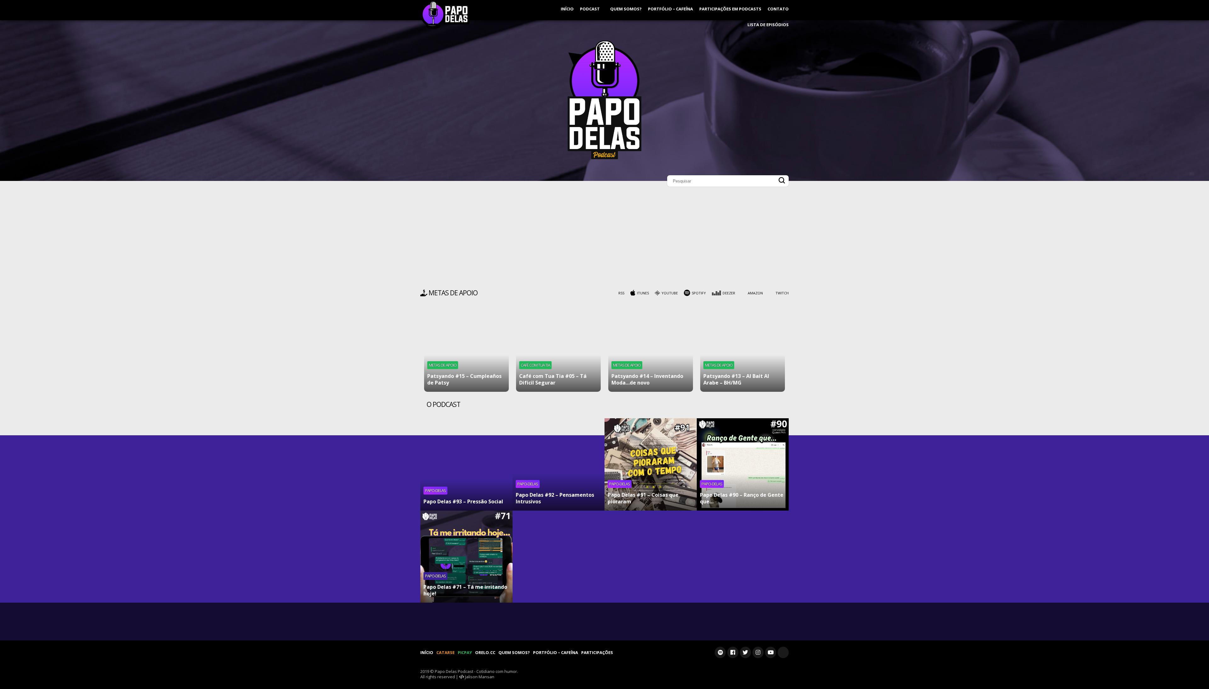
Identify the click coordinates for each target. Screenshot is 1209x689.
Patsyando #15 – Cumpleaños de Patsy (464, 379)
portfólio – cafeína (670, 9)
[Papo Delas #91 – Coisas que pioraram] (650, 464)
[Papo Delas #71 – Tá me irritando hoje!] (466, 557)
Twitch (782, 293)
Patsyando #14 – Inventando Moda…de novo (647, 379)
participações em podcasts (730, 9)
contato (778, 9)
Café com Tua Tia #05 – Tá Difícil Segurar (553, 379)
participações (597, 652)
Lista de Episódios (768, 24)
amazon (755, 293)
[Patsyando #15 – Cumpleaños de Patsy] (466, 349)
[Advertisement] (604, 239)
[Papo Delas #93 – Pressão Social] (466, 464)
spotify (699, 293)
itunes (643, 293)
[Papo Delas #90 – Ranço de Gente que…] (743, 464)
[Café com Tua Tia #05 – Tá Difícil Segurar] (558, 349)
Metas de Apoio (443, 365)
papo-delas (435, 490)
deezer (729, 293)
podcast (590, 9)
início (567, 9)
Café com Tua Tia (535, 365)
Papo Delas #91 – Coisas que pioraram (643, 498)
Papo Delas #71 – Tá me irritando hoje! (465, 590)
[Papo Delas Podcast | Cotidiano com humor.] (604, 157)
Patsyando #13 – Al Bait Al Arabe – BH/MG (736, 379)
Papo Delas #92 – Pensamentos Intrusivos (555, 498)
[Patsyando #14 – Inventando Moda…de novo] (650, 349)
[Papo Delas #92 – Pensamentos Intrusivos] (559, 464)
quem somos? (626, 9)
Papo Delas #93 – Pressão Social (463, 501)
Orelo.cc (485, 652)
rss (621, 293)
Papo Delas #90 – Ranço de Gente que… (741, 498)
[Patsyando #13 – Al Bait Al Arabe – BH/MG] (742, 349)
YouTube (669, 293)
